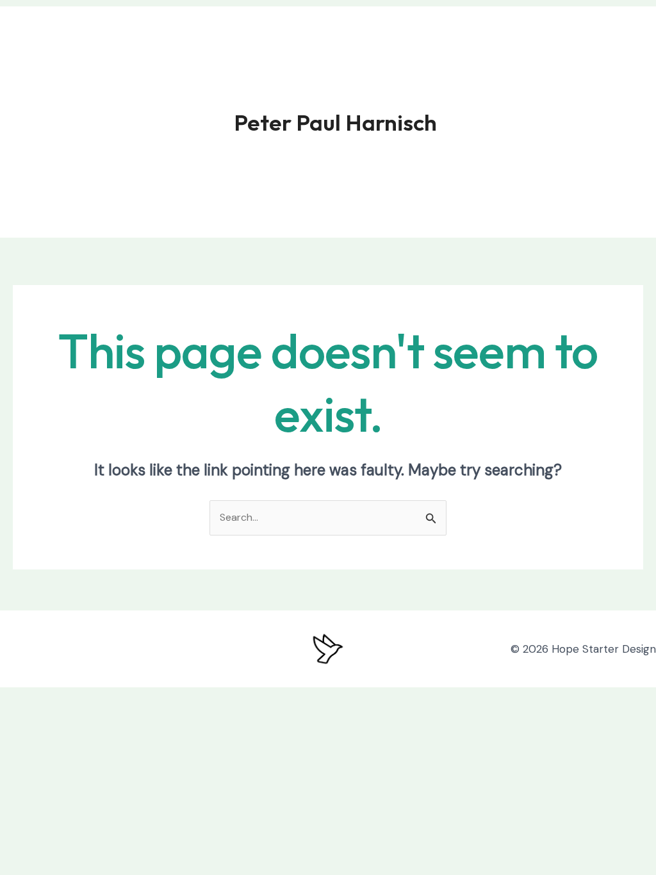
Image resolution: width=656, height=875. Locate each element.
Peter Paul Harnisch (335, 122)
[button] (569, 122)
